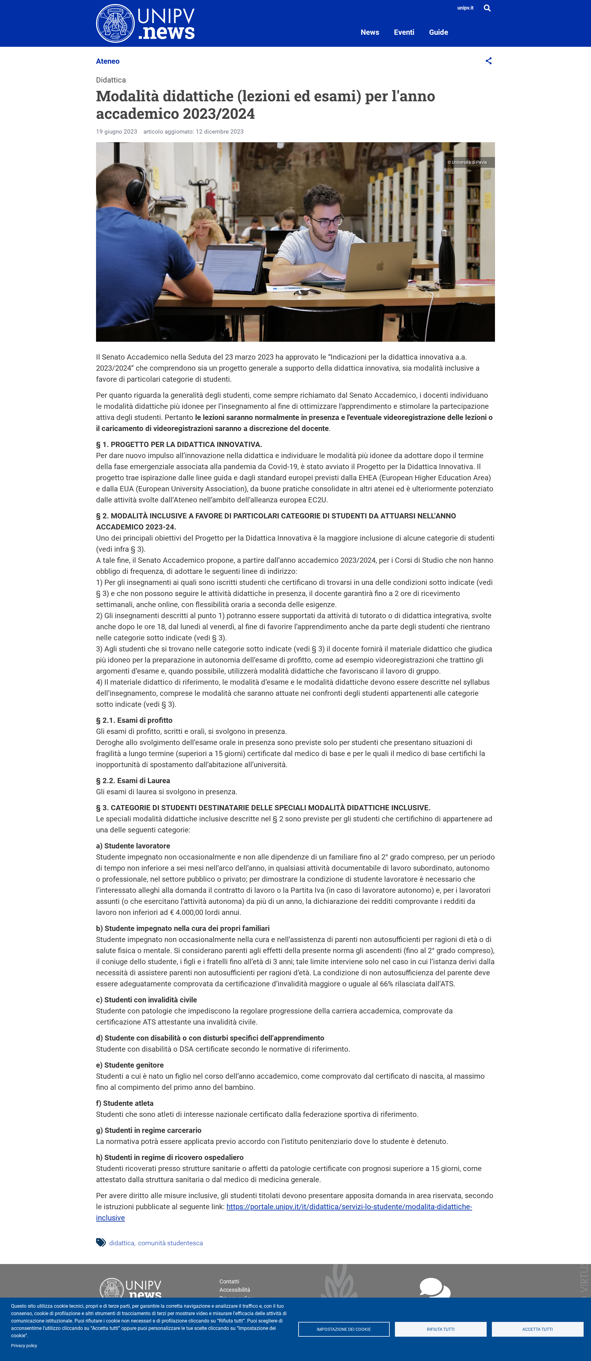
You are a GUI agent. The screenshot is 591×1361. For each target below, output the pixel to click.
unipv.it (465, 8)
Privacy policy (24, 1345)
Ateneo (108, 61)
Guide (438, 32)
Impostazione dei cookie (344, 1329)
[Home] (145, 23)
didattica (121, 1243)
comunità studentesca (170, 1243)
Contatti (229, 1281)
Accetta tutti (537, 1329)
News (370, 32)
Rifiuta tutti (441, 1329)
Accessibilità (234, 1290)
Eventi (404, 32)
